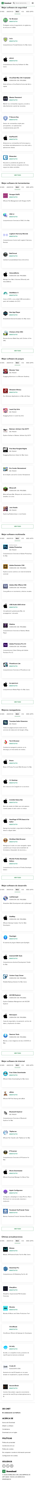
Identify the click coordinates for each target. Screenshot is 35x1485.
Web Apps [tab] (29, 11)
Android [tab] (10, 11)
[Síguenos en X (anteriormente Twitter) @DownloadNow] (7, 1465)
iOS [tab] (22, 11)
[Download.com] (6, 3)
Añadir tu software (7, 1426)
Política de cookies (8, 1449)
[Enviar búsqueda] (13, 3)
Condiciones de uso (8, 1446)
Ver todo (17, 175)
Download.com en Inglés (9, 1432)
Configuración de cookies (10, 1456)
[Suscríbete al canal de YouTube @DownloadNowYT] (11, 1465)
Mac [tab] (17, 11)
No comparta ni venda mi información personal (16, 1452)
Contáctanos (6, 1429)
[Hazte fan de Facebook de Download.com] (3, 1465)
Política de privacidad (8, 1442)
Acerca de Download (8, 1422)
